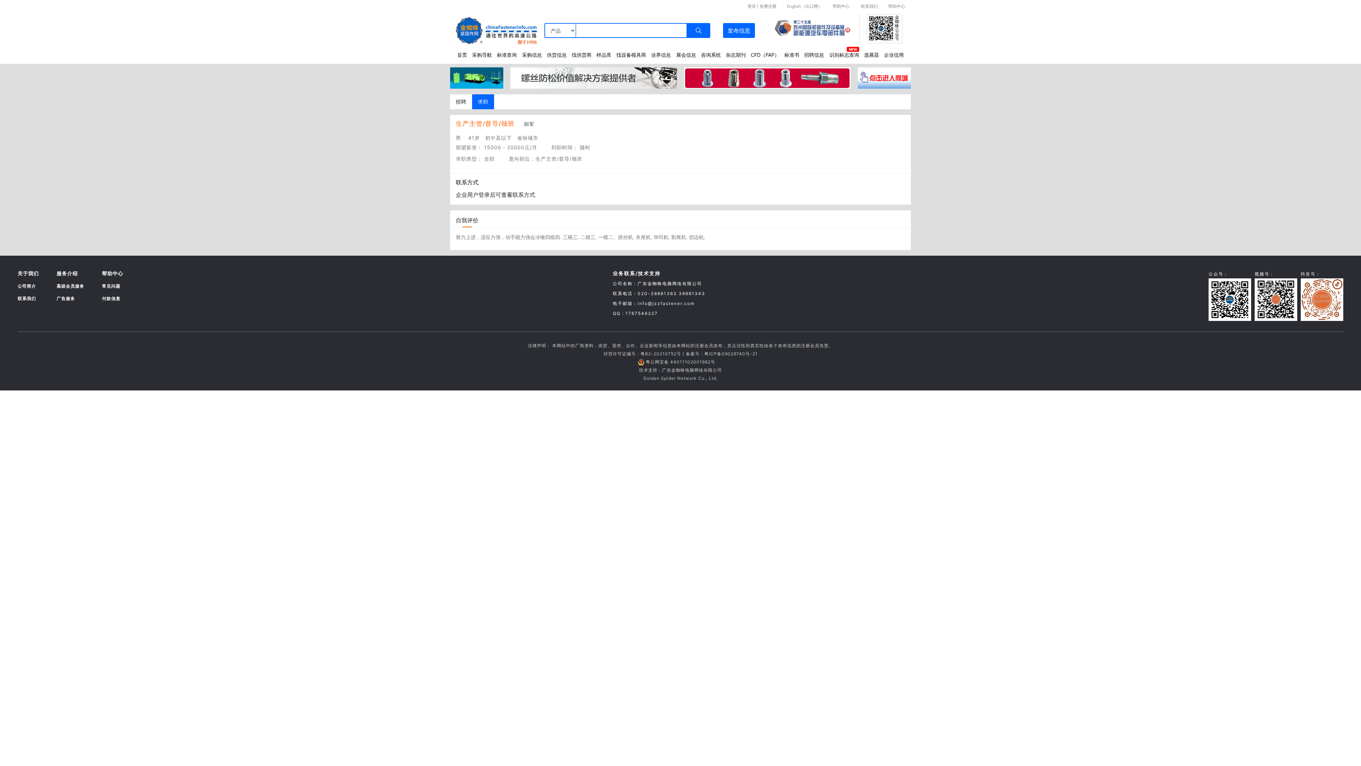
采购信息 (532, 55)
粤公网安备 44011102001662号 (680, 362)
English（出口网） (804, 6)
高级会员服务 (70, 286)
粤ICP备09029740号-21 (731, 353)
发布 (739, 30)
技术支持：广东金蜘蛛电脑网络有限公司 (680, 370)
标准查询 (507, 55)
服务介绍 (67, 273)
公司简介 (27, 286)
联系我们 (869, 6)
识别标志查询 (844, 55)
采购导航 (482, 55)
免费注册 (768, 6)
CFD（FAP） (765, 55)
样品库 (604, 55)
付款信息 (111, 298)
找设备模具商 (631, 55)
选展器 (871, 55)
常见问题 (111, 286)
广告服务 (66, 298)
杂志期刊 (736, 55)
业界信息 (661, 55)
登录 (751, 6)
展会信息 (686, 55)
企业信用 (894, 55)
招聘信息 (814, 55)
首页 (462, 55)
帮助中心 (841, 6)
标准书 (791, 55)
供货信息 (557, 55)
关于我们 (28, 273)
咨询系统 (711, 55)
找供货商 (582, 55)
